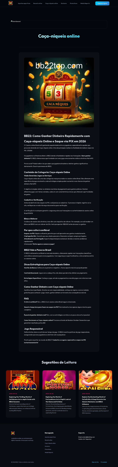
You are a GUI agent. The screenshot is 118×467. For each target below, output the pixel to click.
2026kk (29, 150)
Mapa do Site (95, 462)
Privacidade (104, 462)
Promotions (73, 3)
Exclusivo (64, 3)
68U (44, 323)
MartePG (90, 158)
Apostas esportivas (24, 3)
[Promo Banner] (59, 24)
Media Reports (85, 3)
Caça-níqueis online (51, 3)
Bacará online (37, 3)
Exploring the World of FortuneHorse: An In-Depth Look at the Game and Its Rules (58, 399)
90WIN (30, 213)
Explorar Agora (102, 3)
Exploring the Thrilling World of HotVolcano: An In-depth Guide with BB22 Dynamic (22, 399)
